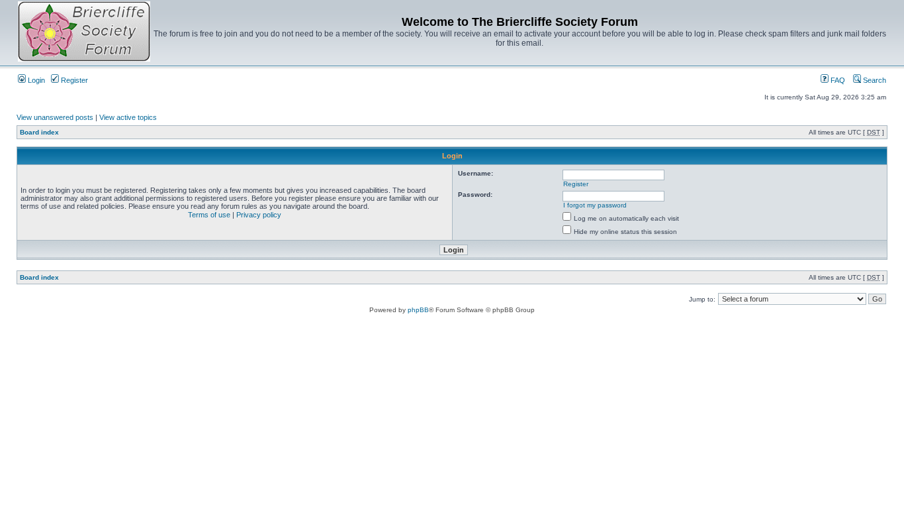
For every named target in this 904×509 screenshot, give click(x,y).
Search (873, 80)
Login (35, 80)
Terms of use (209, 215)
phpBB (418, 309)
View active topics (128, 117)
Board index (39, 132)
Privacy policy (258, 215)
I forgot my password (595, 205)
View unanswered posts (55, 117)
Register (73, 80)
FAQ (837, 80)
